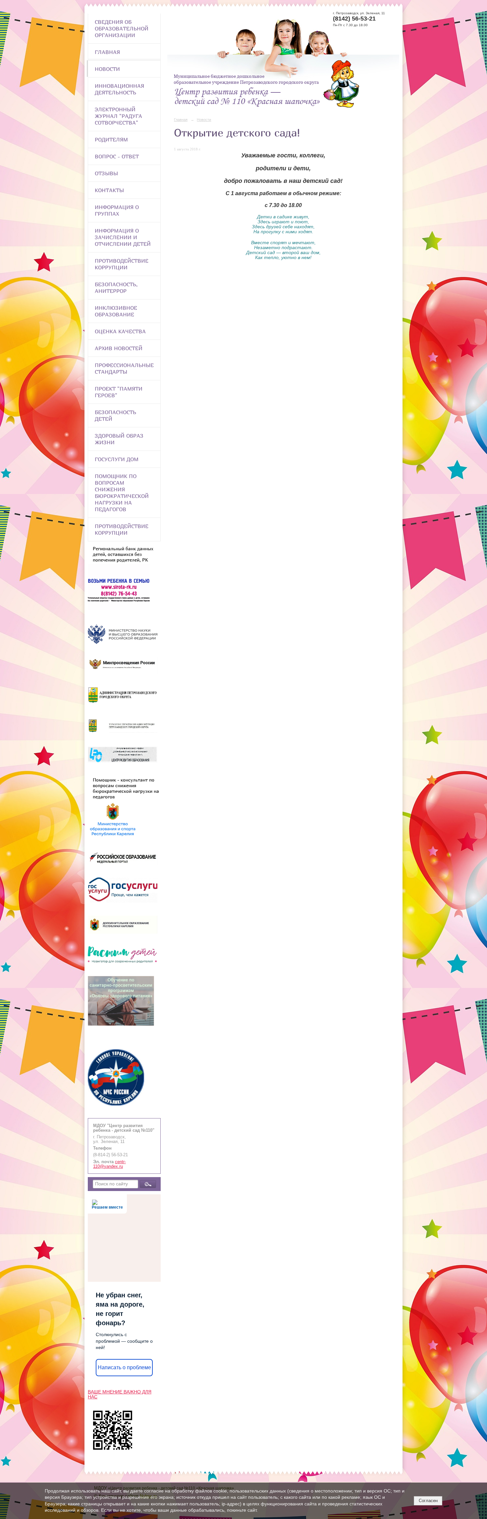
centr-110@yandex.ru (109, 1164)
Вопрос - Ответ (117, 156)
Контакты (109, 190)
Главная (107, 52)
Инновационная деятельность (119, 89)
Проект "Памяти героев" (118, 392)
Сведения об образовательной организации (121, 28)
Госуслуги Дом (116, 459)
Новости (107, 69)
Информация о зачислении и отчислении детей (123, 237)
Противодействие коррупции (121, 264)
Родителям (111, 139)
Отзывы (106, 173)
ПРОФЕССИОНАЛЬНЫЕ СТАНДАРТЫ (124, 368)
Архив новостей (118, 348)
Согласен (428, 1500)
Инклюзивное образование (116, 311)
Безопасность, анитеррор (116, 287)
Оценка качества (120, 331)
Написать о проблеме (124, 1367)
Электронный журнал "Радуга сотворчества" (118, 116)
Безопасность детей (115, 415)
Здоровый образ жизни (119, 439)
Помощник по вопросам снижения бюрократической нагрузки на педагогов (122, 493)
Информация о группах (117, 210)
